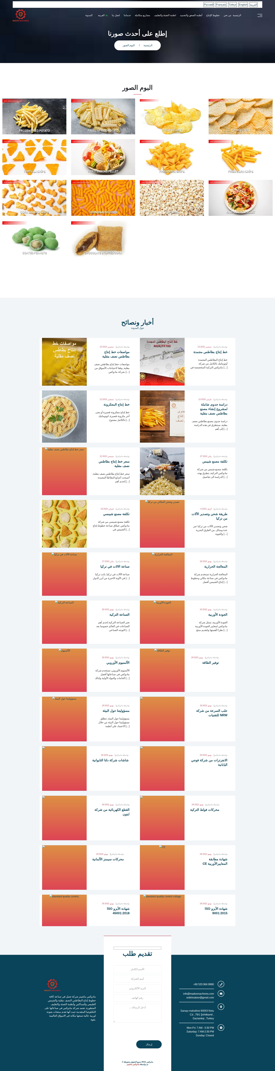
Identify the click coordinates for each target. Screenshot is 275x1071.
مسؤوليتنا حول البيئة (116, 710)
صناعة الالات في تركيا (115, 566)
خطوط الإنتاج (213, 15)
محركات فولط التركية (204, 809)
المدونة (88, 15)
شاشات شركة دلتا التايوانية (110, 760)
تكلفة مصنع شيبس (214, 461)
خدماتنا (127, 15)
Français (221, 4)
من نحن (227, 15)
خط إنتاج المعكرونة (117, 404)
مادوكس (123, 347)
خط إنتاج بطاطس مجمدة (210, 352)
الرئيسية (237, 15)
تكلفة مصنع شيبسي (116, 514)
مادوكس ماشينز (133, 1064)
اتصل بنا (116, 15)
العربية (253, 4)
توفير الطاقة (210, 662)
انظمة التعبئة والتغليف (165, 15)
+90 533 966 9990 (203, 984)
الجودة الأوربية (217, 614)
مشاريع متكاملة (142, 15)
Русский (209, 4)
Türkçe (232, 4)
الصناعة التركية (119, 614)
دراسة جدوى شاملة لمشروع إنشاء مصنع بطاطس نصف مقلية (213, 409)
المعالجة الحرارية (215, 566)
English (243, 4)
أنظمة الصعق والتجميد (191, 15)
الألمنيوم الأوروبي (118, 662)
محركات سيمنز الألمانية (108, 859)
